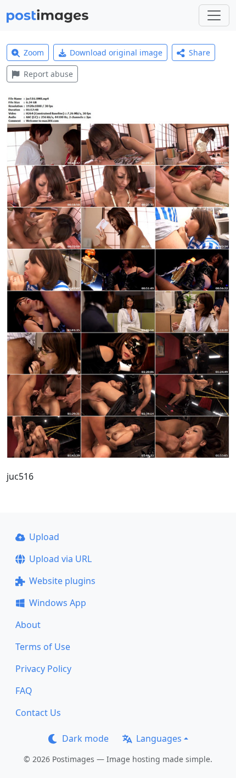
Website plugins (62, 581)
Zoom (34, 52)
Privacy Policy (43, 669)
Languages (159, 738)
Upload (44, 537)
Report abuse (48, 74)
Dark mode (85, 738)
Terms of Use (42, 647)
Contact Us (38, 713)
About (28, 625)
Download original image (116, 52)
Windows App (57, 603)
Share (199, 52)
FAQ (23, 691)
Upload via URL (60, 559)
